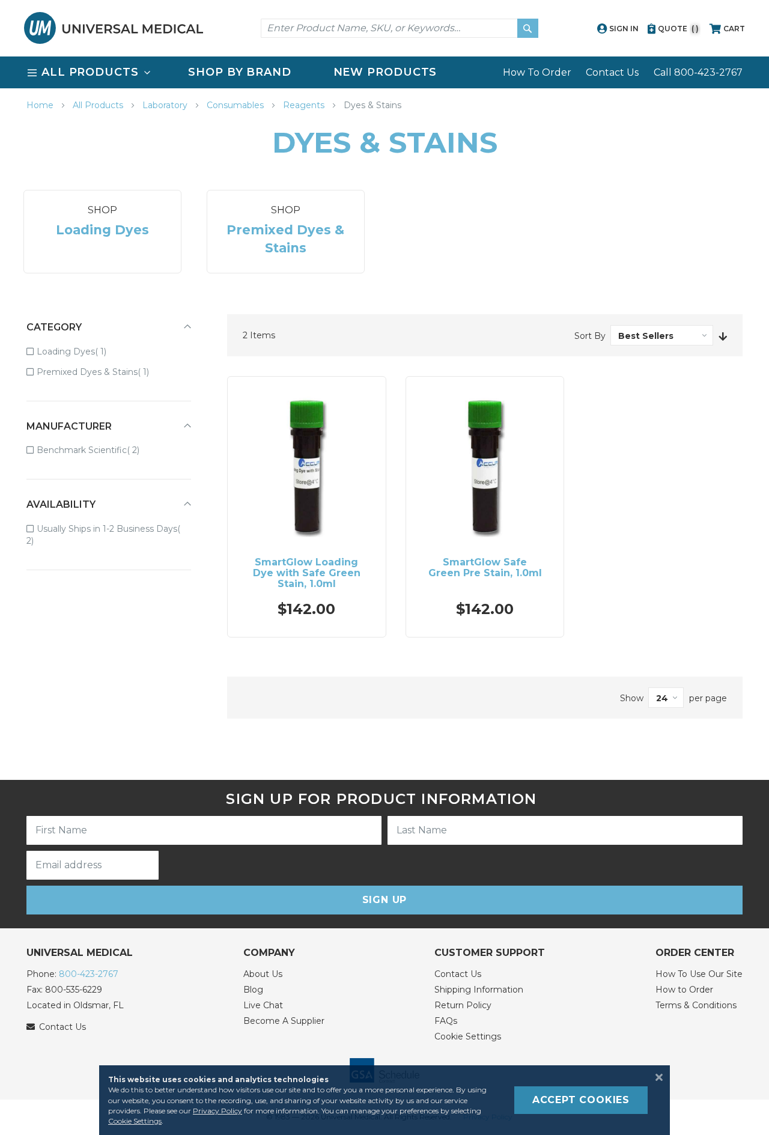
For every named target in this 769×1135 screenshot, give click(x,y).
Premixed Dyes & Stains (101, 371)
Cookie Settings (467, 1036)
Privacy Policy (217, 1110)
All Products (99, 105)
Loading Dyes (80, 351)
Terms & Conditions (696, 1005)
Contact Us (612, 72)
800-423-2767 (88, 974)
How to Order (684, 989)
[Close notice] (655, 1077)
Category (54, 327)
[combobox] (399, 28)
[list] (384, 72)
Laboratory (166, 105)
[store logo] (113, 28)
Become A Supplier (283, 1020)
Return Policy (462, 1005)
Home (41, 105)
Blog (253, 989)
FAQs (445, 1020)
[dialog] (384, 1100)
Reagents (305, 105)
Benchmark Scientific (96, 449)
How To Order (537, 72)
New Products (385, 72)
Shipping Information (478, 989)
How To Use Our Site (699, 974)
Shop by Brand (239, 72)
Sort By (590, 335)
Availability (61, 504)
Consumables (236, 105)
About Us (262, 974)
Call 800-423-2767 (698, 72)
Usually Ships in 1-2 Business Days (101, 534)
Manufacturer (69, 426)
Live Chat (263, 1005)
